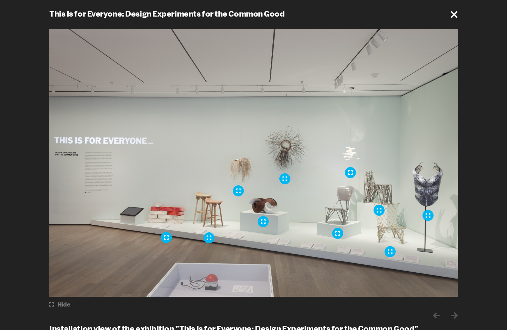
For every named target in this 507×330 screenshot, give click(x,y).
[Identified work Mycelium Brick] (166, 237)
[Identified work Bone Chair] (337, 233)
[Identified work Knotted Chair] (390, 251)
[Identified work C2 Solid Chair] (379, 210)
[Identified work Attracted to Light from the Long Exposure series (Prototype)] (350, 172)
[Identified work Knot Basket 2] (238, 191)
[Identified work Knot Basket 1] (285, 179)
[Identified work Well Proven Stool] (209, 238)
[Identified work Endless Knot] (263, 221)
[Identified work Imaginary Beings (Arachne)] (428, 215)
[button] (454, 14)
